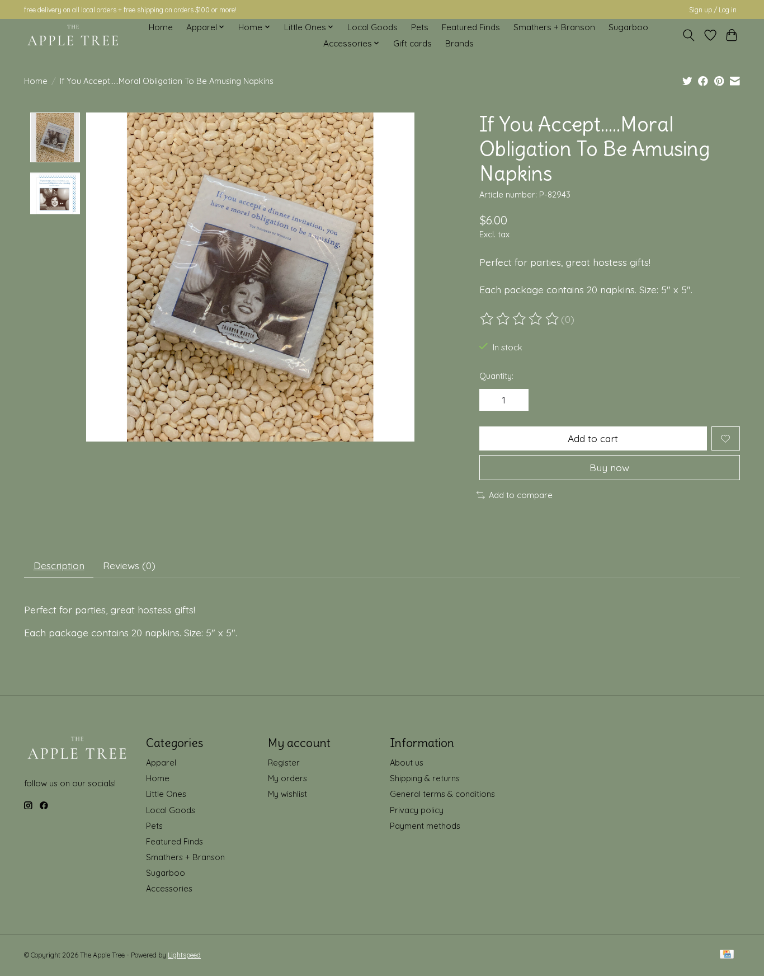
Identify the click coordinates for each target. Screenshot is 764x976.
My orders (287, 778)
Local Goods (372, 27)
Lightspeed (184, 955)
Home (161, 27)
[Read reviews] (520, 319)
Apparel (161, 762)
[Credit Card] (727, 955)
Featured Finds (471, 27)
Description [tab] (59, 565)
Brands (459, 43)
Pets (419, 27)
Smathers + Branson (554, 27)
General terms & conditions (442, 794)
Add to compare (521, 495)
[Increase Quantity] (516, 400)
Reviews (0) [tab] (129, 565)
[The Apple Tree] (73, 35)
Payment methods (425, 825)
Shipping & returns (425, 778)
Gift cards (412, 43)
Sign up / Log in (713, 10)
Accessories (169, 888)
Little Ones (166, 794)
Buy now (609, 467)
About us (406, 762)
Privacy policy (417, 810)
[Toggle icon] (689, 35)
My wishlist (287, 794)
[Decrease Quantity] (491, 400)
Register (284, 762)
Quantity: (496, 375)
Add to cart (593, 438)
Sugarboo (628, 27)
